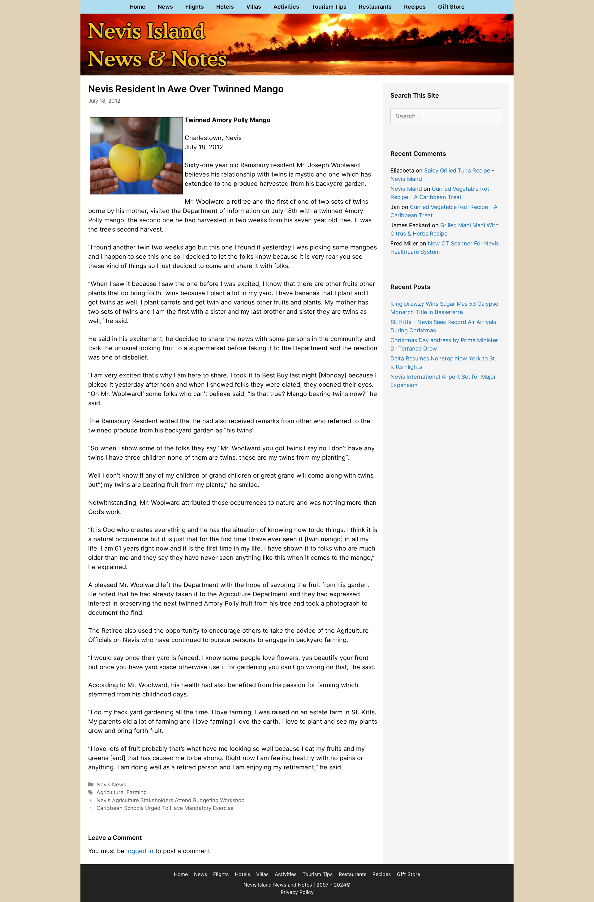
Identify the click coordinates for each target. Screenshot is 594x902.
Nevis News (111, 784)
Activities (286, 6)
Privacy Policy (297, 892)
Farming (137, 792)
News (165, 6)
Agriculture (110, 792)
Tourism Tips (329, 6)
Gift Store (451, 6)
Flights (194, 6)
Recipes (415, 6)
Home (137, 6)
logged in (139, 851)
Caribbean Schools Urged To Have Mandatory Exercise (165, 808)
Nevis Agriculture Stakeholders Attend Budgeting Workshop (170, 800)
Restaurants (375, 6)
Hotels (225, 6)
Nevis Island (406, 188)
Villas (253, 6)
